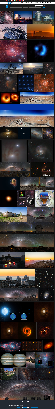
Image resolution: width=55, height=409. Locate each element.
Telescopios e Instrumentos (23, 2)
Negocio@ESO (44, 2)
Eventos (33, 2)
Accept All (19, 407)
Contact (38, 0)
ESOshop (18, 2)
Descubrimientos (29, 2)
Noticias (15, 2)
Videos (12, 2)
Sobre (7, 2)
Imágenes (9, 2)
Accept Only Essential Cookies (25, 407)
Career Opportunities (49, 2)
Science (45, 0)
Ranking (44, 7)
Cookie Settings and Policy (34, 407)
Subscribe (36, 0)
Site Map (40, 0)
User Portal (47, 0)
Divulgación (36, 2)
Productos (40, 2)
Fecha (44, 8)
